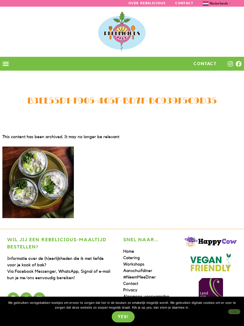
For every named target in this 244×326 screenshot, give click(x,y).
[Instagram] (230, 64)
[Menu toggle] (5, 63)
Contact (184, 3)
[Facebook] (239, 64)
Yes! (123, 317)
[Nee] (234, 311)
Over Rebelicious (147, 3)
